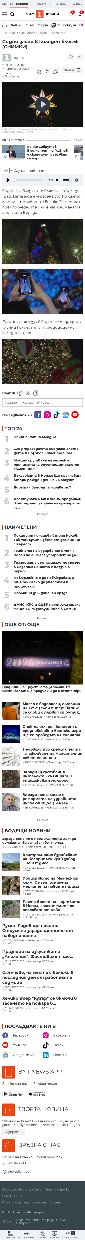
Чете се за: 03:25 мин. (41, 1008)
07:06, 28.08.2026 (14, 847)
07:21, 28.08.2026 (34, 914)
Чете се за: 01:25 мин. (61, 914)
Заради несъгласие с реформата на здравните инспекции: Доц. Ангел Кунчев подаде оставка (49, 799)
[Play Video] (42, 104)
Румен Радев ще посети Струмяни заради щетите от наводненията (37, 930)
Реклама (42, 514)
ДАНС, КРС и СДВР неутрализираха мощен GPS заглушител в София (47, 606)
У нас (62, 847)
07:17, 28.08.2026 (34, 891)
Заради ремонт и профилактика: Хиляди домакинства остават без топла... (39, 841)
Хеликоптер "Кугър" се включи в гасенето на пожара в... (39, 1001)
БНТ (5, 3)
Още (21, 33)
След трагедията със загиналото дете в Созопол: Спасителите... (46, 450)
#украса (43, 402)
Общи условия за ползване (21, 1189)
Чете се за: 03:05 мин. (41, 961)
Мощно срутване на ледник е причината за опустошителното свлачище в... (46, 464)
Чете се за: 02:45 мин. (41, 987)
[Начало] (4, 25)
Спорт (43, 25)
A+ (71, 57)
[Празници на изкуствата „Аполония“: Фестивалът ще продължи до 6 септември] (42, 658)
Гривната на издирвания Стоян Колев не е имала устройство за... (46, 552)
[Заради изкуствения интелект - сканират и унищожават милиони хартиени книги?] (11, 779)
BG (78, 3)
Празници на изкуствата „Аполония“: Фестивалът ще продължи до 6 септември (42, 689)
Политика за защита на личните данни (32, 1202)
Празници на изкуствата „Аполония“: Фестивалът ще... (37, 954)
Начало (9, 33)
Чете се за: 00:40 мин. (42, 847)
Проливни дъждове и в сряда (41, 593)
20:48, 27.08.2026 (14, 961)
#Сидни (11, 402)
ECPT (16, 1196)
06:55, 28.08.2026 (14, 987)
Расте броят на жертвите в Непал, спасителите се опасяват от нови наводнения (51, 906)
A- (79, 57)
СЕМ (5, 1196)
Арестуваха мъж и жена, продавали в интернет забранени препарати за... (47, 503)
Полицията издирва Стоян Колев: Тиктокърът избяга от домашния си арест (47, 539)
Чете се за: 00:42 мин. (61, 891)
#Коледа (27, 402)
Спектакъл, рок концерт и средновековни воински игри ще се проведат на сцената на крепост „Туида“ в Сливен (52, 731)
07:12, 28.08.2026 (34, 868)
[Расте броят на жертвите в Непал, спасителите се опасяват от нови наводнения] (11, 909)
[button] (70, 1235)
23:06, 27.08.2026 (14, 1008)
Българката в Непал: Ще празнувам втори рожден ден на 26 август (47, 477)
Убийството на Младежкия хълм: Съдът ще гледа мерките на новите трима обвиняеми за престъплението (51, 882)
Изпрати (14, 1132)
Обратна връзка (57, 1189)
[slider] (27, 180)
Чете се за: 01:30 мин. (41, 940)
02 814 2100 (17, 1163)
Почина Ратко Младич (35, 437)
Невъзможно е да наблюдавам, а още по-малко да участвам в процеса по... (44, 581)
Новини (16, 25)
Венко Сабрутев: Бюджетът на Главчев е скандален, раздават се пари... (47, 152)
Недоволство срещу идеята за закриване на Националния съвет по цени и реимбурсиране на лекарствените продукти (52, 753)
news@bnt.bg (19, 1171)
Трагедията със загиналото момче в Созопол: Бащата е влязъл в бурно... (47, 566)
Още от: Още (22, 624)
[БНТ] (8, 58)
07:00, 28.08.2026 (14, 940)
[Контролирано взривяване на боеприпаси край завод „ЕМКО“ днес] (11, 862)
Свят (30, 25)
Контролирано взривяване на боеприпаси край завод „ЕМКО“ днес (50, 859)
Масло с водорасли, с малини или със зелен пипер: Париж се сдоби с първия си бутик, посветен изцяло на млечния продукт (52, 708)
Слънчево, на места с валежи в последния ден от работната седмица (37, 977)
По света (58, 33)
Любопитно (37, 33)
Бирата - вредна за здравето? (42, 487)
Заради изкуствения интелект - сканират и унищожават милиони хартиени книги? (47, 776)
